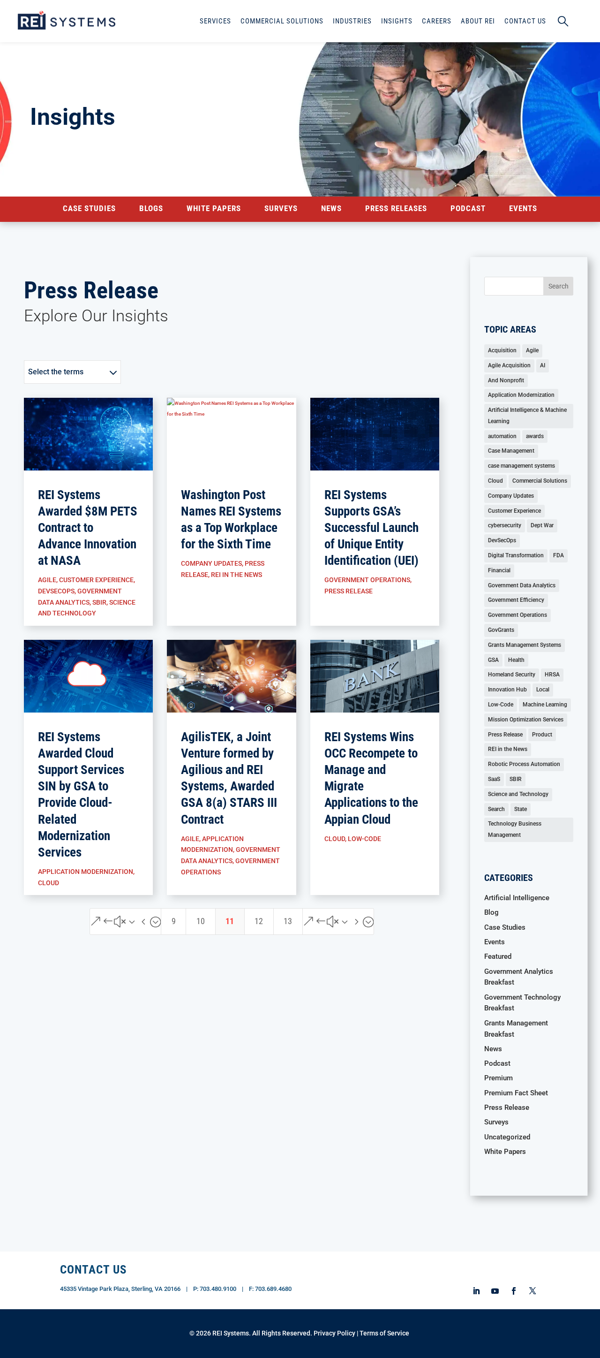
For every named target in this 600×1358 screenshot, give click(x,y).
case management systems (521, 466)
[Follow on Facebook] (513, 1290)
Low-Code (364, 838)
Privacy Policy (334, 1333)
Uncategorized (507, 1137)
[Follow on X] (533, 1291)
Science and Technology (518, 794)
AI (542, 365)
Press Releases (396, 209)
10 (200, 921)
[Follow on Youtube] (495, 1290)
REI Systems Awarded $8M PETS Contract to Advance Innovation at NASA (87, 527)
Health (516, 660)
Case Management (511, 451)
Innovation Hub (507, 689)
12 (259, 921)
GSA (493, 660)
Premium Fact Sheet (516, 1093)
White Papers (214, 209)
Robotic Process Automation (524, 764)
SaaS (494, 779)
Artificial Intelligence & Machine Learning (527, 416)
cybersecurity (504, 525)
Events (523, 209)
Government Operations (367, 580)
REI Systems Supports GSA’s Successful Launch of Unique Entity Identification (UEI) (371, 527)
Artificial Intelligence (516, 898)
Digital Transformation (516, 555)
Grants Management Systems (524, 645)
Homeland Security (511, 674)
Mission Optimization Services (525, 719)
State (520, 809)
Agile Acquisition (509, 365)
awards (535, 436)
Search (496, 809)
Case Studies (89, 209)
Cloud (48, 883)
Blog (491, 912)
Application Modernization (85, 871)
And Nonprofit (506, 380)
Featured (497, 956)
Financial (499, 570)
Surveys (281, 209)
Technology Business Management (514, 829)
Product (542, 734)
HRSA (552, 674)
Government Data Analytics (521, 585)
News (331, 209)
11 (229, 921)
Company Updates (211, 563)
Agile (47, 580)
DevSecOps (56, 591)
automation (502, 436)
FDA (558, 555)
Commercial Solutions (539, 481)
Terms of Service (384, 1333)
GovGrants (501, 630)
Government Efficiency (516, 600)
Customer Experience (96, 580)
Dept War (542, 525)
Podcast (468, 209)
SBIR (99, 602)
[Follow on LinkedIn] (476, 1290)
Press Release (348, 591)
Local (542, 689)
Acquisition (502, 350)
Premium (498, 1078)
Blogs (151, 209)
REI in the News (236, 574)
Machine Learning (545, 704)
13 (288, 921)
